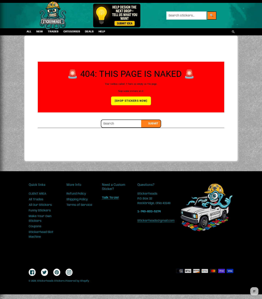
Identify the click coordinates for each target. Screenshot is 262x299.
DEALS (89, 31)
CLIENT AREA (37, 193)
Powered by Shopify (77, 281)
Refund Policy (76, 193)
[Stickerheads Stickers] (53, 15)
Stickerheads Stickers (51, 281)
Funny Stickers (40, 210)
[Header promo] (116, 15)
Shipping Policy (77, 199)
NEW (39, 31)
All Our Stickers (40, 205)
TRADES (53, 31)
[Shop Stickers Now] (131, 100)
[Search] (233, 31)
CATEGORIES (71, 31)
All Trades (36, 199)
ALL (29, 31)
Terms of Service (79, 205)
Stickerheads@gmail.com (155, 220)
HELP (102, 31)
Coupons (35, 226)
